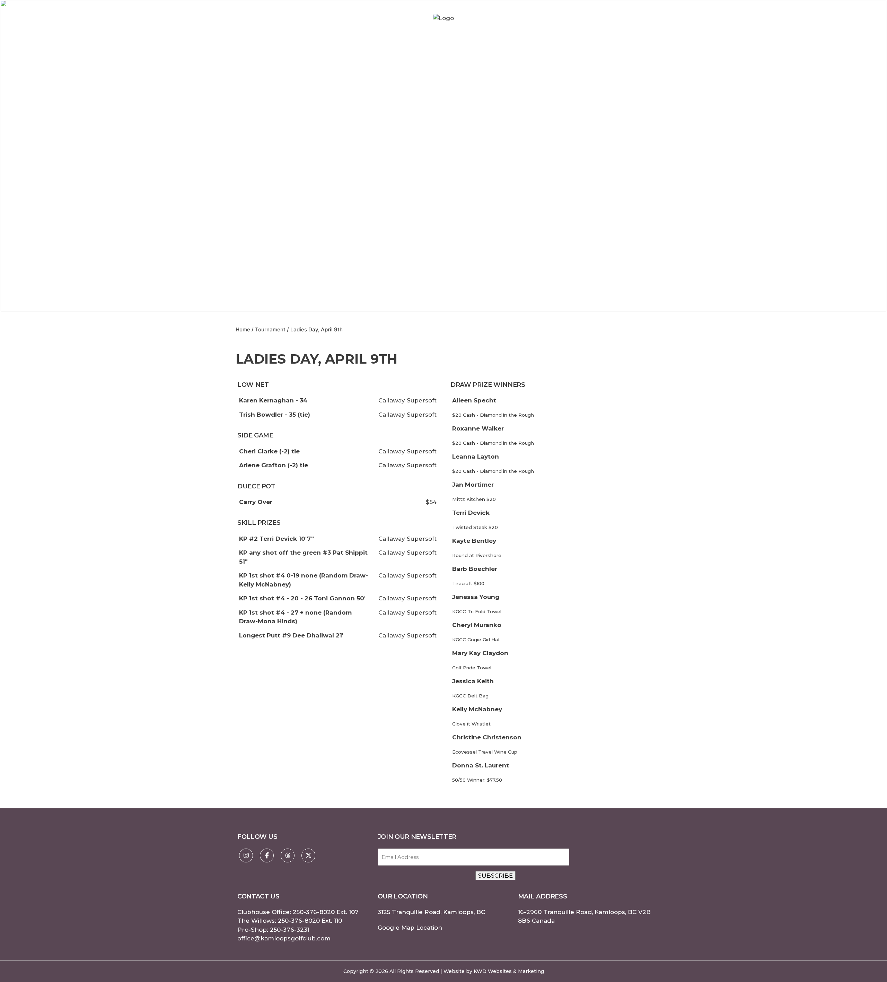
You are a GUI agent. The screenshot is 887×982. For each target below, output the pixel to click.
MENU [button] (669, 18)
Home (243, 329)
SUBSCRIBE (495, 875)
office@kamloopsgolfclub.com (284, 938)
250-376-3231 (289, 929)
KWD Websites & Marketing (509, 971)
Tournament (270, 329)
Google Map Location (410, 927)
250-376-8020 (314, 912)
